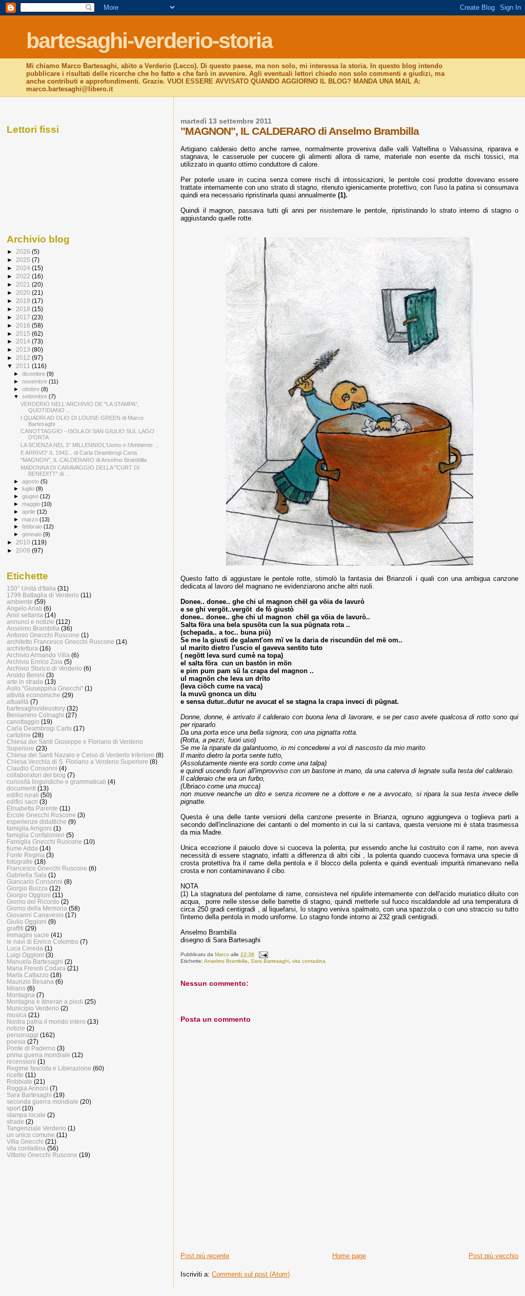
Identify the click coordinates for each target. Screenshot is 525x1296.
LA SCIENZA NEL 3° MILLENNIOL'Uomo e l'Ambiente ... (90, 445)
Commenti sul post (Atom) (251, 1274)
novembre (35, 381)
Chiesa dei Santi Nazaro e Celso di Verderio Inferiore (80, 755)
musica (17, 1014)
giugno (31, 496)
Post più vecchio (493, 1256)
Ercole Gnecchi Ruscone (41, 815)
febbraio (33, 526)
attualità (18, 701)
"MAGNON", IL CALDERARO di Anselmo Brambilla (84, 460)
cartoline (19, 735)
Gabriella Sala (27, 875)
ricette (15, 1074)
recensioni (21, 1061)
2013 (24, 349)
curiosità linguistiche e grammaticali (56, 781)
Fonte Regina (26, 855)
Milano (16, 988)
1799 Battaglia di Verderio (43, 595)
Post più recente (204, 1256)
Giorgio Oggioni (29, 895)
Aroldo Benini (26, 675)
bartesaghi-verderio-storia (149, 40)
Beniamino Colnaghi (35, 715)
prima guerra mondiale (38, 1054)
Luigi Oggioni (25, 954)
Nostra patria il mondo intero (46, 1021)
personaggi (22, 1034)
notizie (16, 1028)
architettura (22, 648)
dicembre (34, 374)
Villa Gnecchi (25, 1141)
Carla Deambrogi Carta (39, 728)
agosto (31, 481)
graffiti (15, 928)
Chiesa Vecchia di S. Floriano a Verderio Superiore (77, 761)
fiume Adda (22, 848)
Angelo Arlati (24, 608)
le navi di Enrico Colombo (42, 941)
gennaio (32, 534)
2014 (24, 341)
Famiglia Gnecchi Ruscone (44, 841)
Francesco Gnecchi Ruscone (47, 868)
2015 (24, 333)
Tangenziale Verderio (36, 1128)
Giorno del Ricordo (33, 901)
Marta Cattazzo (28, 974)
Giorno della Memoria (37, 908)
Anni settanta (25, 615)
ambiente (20, 601)
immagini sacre (28, 934)
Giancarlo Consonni (35, 881)
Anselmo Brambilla (226, 961)
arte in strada (25, 681)
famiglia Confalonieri (36, 835)
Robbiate (19, 1081)
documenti (21, 788)
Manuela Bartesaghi (35, 961)
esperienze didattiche (37, 821)
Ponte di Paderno (31, 1048)
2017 (24, 317)
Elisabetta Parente (32, 808)
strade (15, 1121)
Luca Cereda (25, 948)
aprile (29, 512)
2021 (24, 284)
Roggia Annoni (27, 1088)
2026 (24, 251)
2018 (24, 309)
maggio (32, 504)
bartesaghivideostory (36, 708)
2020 (24, 292)
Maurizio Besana (30, 981)
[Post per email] (262, 954)
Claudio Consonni (32, 768)
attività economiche (33, 695)
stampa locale (26, 1114)
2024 (24, 268)
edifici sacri (22, 801)
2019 (24, 300)
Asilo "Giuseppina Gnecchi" (45, 688)
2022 (24, 276)
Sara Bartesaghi (270, 961)
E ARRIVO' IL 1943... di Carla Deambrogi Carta (79, 453)
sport (14, 1108)
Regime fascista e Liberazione (49, 1068)
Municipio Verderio (33, 1008)
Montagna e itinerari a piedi (45, 1001)
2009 (24, 550)
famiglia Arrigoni (29, 828)
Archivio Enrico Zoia (35, 661)
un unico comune (31, 1134)
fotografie (20, 861)
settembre (35, 396)
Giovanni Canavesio (35, 915)
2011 (24, 365)
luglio (29, 488)
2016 (24, 325)
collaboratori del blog (36, 775)
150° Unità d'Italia (31, 588)
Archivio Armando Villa (38, 655)
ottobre (31, 389)
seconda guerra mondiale (42, 1101)
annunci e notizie (30, 621)
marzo (30, 519)
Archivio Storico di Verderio (44, 668)
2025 (24, 259)
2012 (24, 357)
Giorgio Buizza (27, 888)
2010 (24, 542)
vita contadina (309, 961)
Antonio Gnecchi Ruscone (43, 635)
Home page (349, 1256)
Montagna (21, 994)
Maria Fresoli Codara (36, 968)
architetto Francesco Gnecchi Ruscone (60, 641)
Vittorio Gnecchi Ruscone (42, 1154)
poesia (16, 1041)
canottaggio (23, 721)
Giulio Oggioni (27, 921)
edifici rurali (23, 795)
